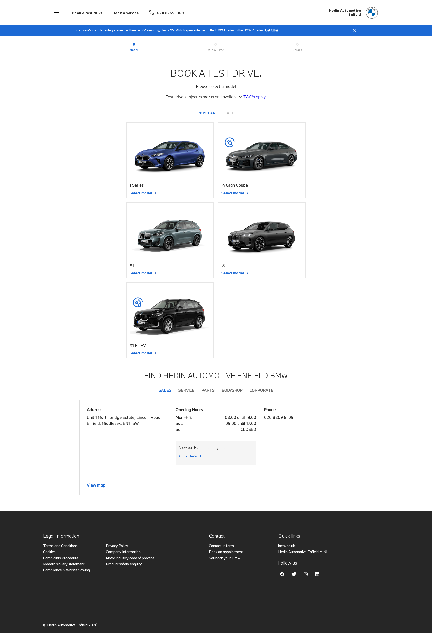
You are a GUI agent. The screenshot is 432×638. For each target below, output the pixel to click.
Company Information (123, 551)
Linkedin (318, 574)
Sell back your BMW (225, 558)
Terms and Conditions (60, 545)
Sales (165, 390)
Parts (208, 390)
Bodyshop (232, 390)
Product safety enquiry (124, 564)
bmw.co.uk (286, 545)
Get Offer (271, 30)
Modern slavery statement (63, 564)
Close (354, 30)
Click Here (188, 456)
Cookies (49, 551)
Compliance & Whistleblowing (66, 570)
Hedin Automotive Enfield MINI (302, 551)
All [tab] (230, 113)
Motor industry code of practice (130, 558)
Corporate (262, 390)
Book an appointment (226, 551)
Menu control (56, 12)
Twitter (294, 574)
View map (96, 485)
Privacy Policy (117, 545)
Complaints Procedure (60, 558)
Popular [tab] (207, 113)
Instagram (306, 574)
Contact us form (221, 545)
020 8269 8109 (170, 13)
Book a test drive (87, 13)
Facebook (282, 574)
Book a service (126, 13)
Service (186, 390)
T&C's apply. (254, 96)
